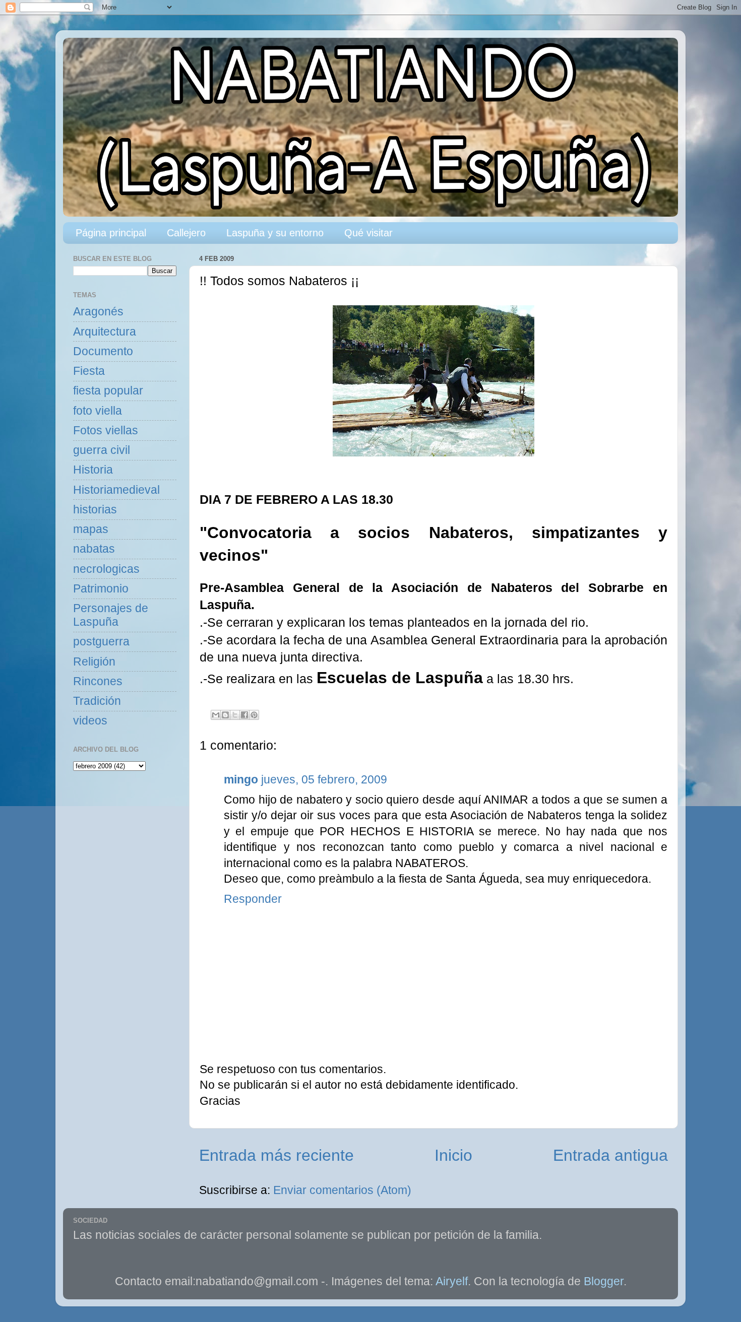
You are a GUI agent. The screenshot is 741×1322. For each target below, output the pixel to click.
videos (90, 720)
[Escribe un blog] (225, 715)
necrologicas (106, 569)
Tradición (97, 701)
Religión (94, 661)
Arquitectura (104, 331)
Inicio (453, 1155)
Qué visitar (368, 232)
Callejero (186, 232)
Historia (93, 470)
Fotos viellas (105, 430)
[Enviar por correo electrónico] (216, 715)
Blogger (604, 1281)
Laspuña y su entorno (275, 232)
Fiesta (89, 371)
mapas (90, 529)
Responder (253, 899)
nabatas (94, 549)
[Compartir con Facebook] (244, 715)
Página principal (111, 232)
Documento (103, 351)
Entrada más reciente (276, 1155)
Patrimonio (101, 588)
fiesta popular (108, 390)
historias (95, 509)
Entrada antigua (610, 1155)
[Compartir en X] (235, 715)
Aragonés (98, 311)
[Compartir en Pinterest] (254, 715)
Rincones (97, 681)
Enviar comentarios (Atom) (342, 1190)
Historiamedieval (116, 490)
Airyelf (452, 1281)
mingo (241, 779)
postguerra (101, 641)
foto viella (97, 411)
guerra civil (101, 450)
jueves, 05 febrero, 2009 (324, 779)
